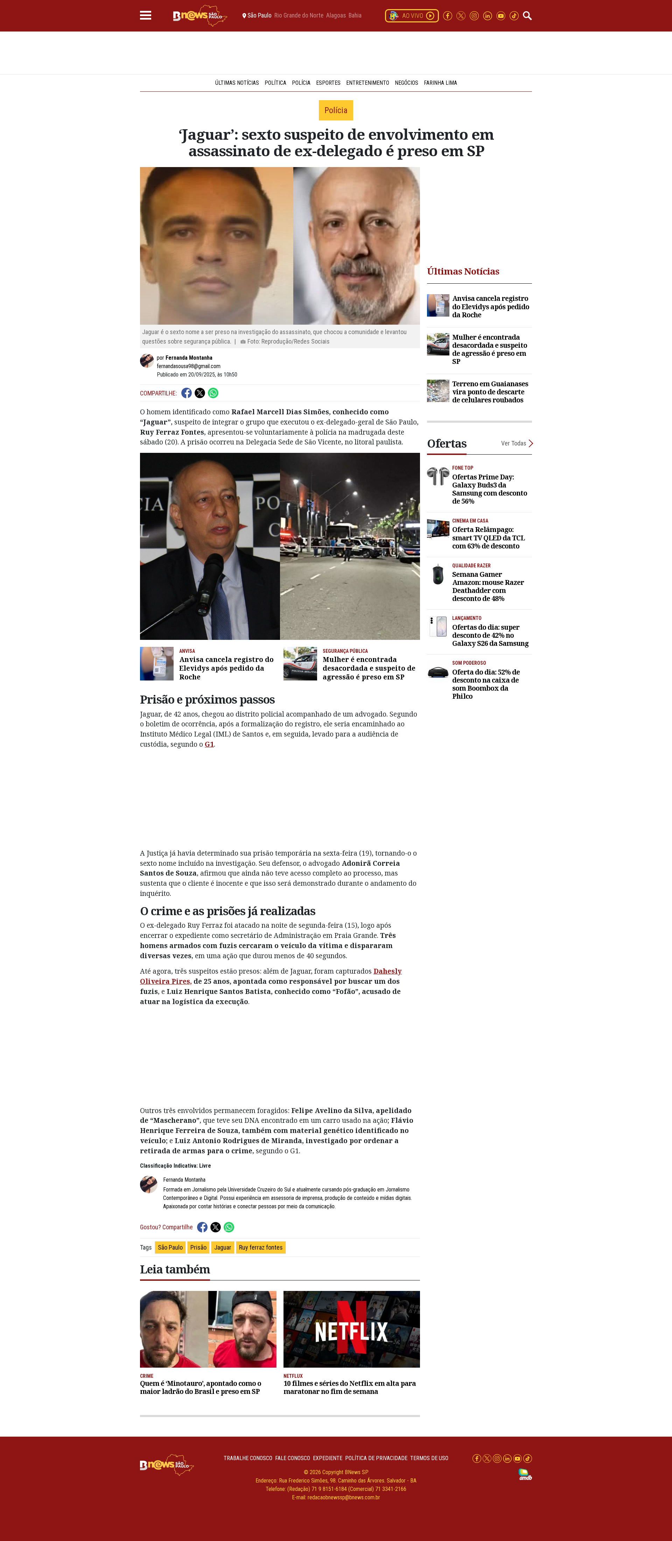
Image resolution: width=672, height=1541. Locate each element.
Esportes (328, 83)
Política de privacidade (376, 1458)
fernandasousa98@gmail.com (188, 366)
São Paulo (170, 1247)
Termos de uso (429, 1458)
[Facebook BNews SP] (448, 15)
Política (275, 83)
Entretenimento (367, 83)
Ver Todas (513, 443)
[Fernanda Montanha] (148, 361)
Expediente (327, 1458)
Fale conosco (292, 1458)
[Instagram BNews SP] (475, 15)
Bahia (355, 16)
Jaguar (222, 1247)
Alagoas (336, 16)
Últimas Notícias (237, 83)
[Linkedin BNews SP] (488, 15)
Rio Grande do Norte (298, 16)
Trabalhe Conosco (248, 1458)
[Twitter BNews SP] (461, 15)
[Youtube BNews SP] (501, 15)
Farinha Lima (440, 83)
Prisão (198, 1247)
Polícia (301, 83)
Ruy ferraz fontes (261, 1247)
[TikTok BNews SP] (514, 15)
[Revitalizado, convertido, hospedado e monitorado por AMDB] (525, 1474)
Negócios (406, 83)
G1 (209, 744)
